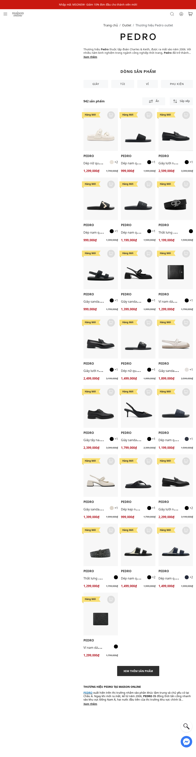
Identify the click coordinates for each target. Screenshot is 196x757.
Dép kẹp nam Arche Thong (140, 509)
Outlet (126, 25)
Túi (122, 84)
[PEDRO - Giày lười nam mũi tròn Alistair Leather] (175, 129)
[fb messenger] (186, 741)
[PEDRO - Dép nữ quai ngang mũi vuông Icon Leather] (138, 337)
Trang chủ (110, 25)
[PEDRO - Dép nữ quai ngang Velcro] (100, 129)
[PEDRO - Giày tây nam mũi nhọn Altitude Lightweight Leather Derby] (100, 406)
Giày (95, 84)
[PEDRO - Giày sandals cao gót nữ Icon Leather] (138, 406)
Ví (147, 84)
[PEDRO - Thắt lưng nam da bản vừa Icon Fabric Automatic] (175, 199)
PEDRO (88, 156)
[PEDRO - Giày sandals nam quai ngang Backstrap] (100, 268)
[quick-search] (186, 726)
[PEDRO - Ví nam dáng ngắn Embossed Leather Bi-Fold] (100, 614)
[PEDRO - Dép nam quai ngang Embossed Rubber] (100, 199)
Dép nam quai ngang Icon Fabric (144, 163)
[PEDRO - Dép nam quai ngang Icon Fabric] (138, 129)
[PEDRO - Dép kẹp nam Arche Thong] (138, 475)
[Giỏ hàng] (190, 14)
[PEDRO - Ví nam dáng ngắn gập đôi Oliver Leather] (175, 268)
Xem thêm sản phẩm (138, 671)
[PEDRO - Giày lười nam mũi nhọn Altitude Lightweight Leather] (175, 475)
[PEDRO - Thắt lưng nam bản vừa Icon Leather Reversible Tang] (100, 545)
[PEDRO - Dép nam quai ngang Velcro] (138, 545)
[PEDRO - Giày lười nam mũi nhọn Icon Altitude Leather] (100, 337)
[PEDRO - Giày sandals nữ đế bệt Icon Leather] (175, 337)
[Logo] (18, 13)
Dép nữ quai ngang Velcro (102, 163)
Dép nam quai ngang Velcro (141, 578)
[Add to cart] (111, 115)
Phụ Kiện (177, 84)
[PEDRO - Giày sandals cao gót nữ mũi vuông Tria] (138, 268)
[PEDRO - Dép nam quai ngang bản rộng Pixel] (138, 199)
